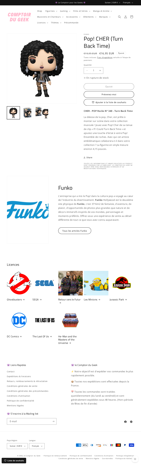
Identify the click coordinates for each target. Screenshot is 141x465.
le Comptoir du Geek (32, 456)
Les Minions (90, 299)
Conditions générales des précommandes (27, 391)
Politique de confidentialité (20, 400)
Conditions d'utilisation (18, 396)
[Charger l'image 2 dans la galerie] (27, 112)
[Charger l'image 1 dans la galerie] (13, 112)
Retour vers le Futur (69, 299)
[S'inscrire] (53, 421)
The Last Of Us (40, 336)
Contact (10, 371)
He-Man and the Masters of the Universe (67, 340)
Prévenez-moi (109, 94)
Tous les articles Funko (74, 230)
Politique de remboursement (55, 456)
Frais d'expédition (104, 57)
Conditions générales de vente (22, 386)
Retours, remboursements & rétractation (27, 381)
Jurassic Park (117, 299)
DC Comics (13, 336)
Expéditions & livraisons (19, 376)
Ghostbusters (14, 299)
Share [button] (89, 157)
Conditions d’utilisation (103, 456)
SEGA (35, 299)
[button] (51, 11)
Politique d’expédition (125, 456)
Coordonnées (107, 458)
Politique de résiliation (125, 458)
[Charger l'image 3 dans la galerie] (41, 112)
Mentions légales (15, 405)
